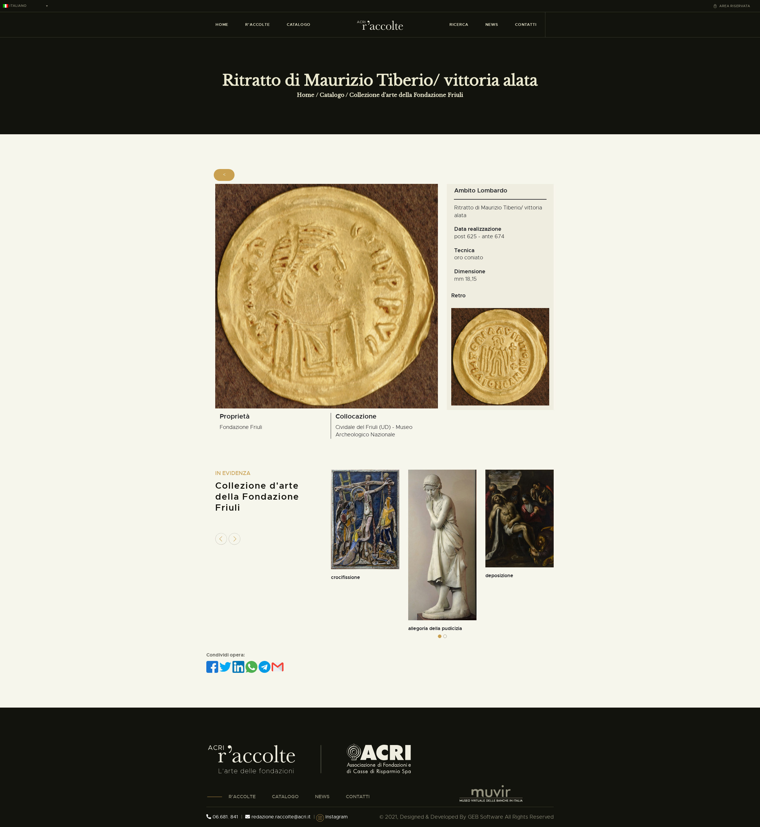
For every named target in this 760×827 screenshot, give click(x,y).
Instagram (336, 817)
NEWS (322, 796)
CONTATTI (358, 796)
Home (305, 95)
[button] (439, 636)
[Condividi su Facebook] (212, 667)
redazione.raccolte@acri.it (281, 817)
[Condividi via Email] (278, 667)
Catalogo (332, 95)
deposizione (499, 575)
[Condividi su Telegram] (265, 667)
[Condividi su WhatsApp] (252, 667)
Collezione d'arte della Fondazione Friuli (406, 95)
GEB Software (485, 817)
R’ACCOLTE (242, 796)
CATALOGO (285, 796)
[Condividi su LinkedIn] (239, 667)
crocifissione (345, 577)
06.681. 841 (224, 817)
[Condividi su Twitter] (225, 667)
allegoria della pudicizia (435, 628)
